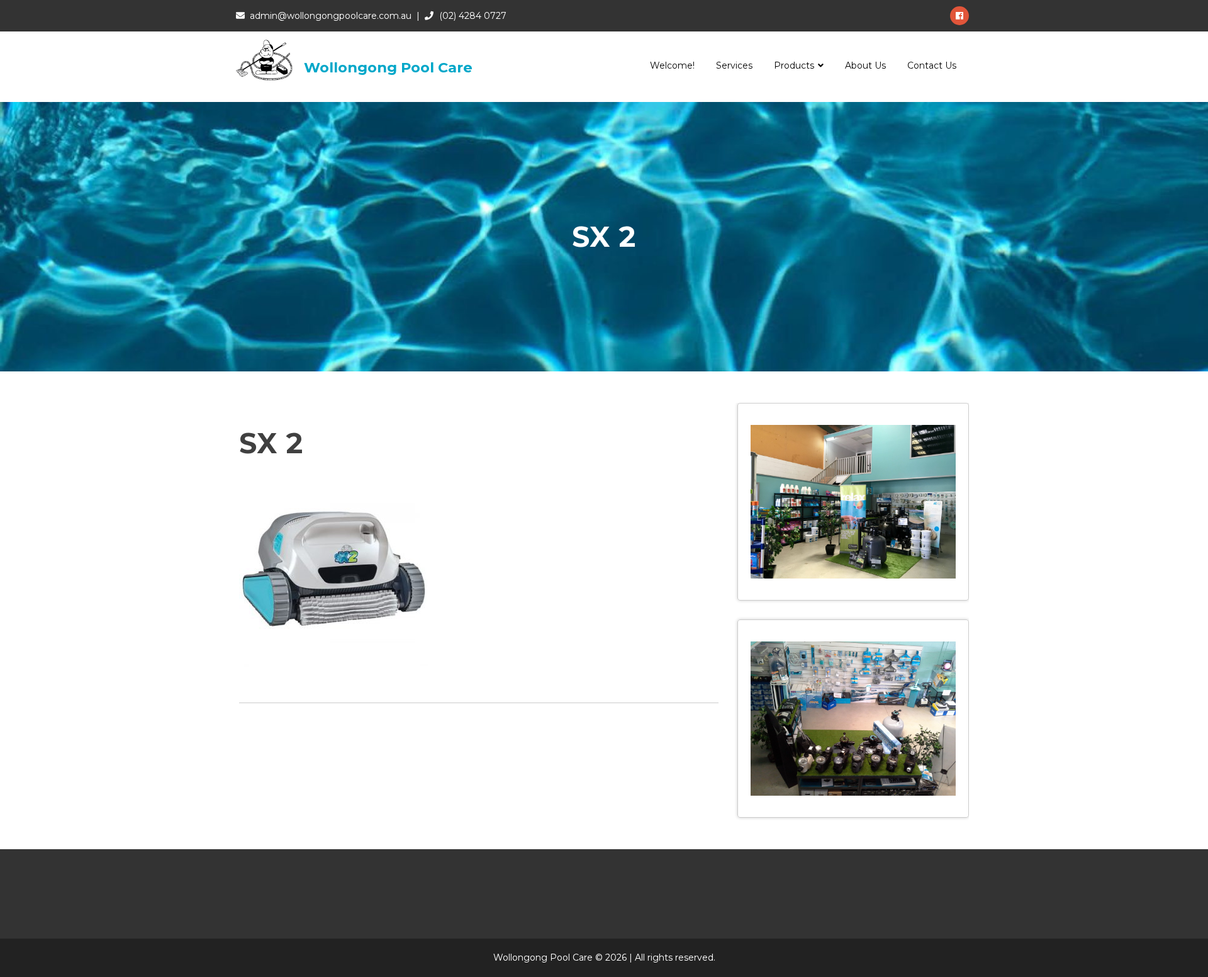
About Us (865, 65)
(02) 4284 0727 (472, 15)
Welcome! (672, 65)
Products (794, 65)
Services (734, 65)
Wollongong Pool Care (388, 67)
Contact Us (931, 65)
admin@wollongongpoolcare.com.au (330, 15)
